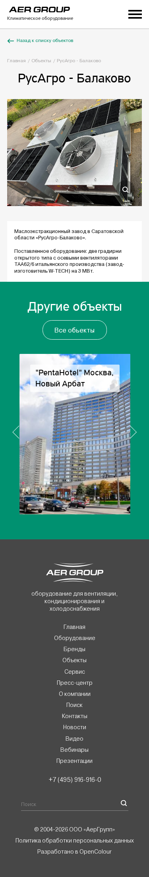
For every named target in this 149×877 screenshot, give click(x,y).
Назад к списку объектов (45, 41)
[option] (74, 152)
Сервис (74, 671)
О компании (75, 693)
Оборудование (74, 638)
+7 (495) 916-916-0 (74, 779)
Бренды (74, 649)
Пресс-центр (75, 682)
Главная (16, 61)
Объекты (41, 61)
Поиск (74, 705)
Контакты (74, 716)
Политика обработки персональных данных (74, 840)
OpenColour (95, 851)
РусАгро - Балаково (79, 61)
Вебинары (74, 749)
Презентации (74, 760)
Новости (74, 727)
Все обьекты (74, 330)
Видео (74, 738)
